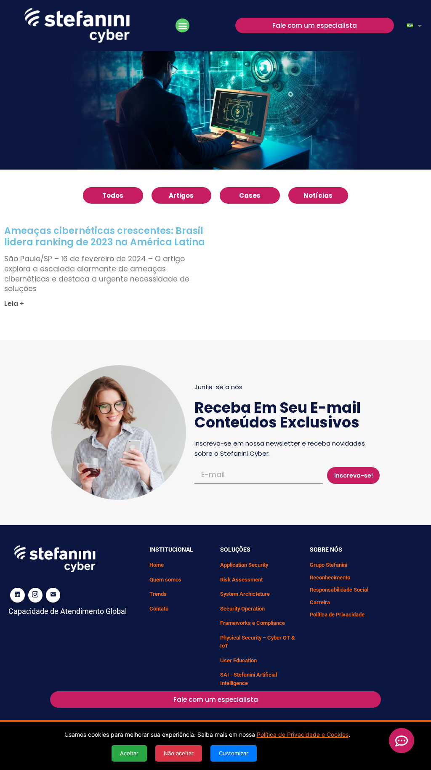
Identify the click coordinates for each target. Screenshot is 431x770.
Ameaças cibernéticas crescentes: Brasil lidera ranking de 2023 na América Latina (104, 236)
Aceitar (129, 753)
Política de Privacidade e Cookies (303, 734)
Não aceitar (179, 753)
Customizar (233, 753)
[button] (182, 25)
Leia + (14, 303)
